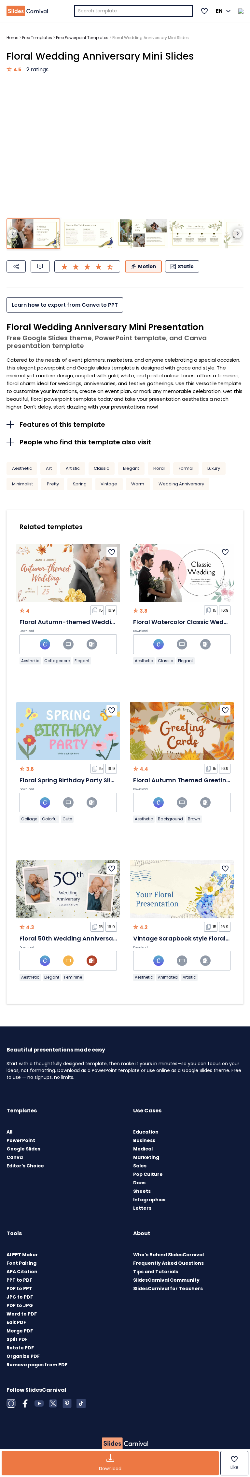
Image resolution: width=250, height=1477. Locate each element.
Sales (139, 1166)
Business (144, 1140)
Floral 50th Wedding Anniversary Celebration (88, 938)
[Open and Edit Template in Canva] (45, 644)
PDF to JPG (20, 1305)
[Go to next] (237, 233)
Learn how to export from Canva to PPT (65, 305)
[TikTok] (81, 1403)
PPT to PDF (19, 1280)
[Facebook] (25, 1403)
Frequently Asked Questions (168, 1263)
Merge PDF (20, 1331)
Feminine (73, 977)
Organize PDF (23, 1356)
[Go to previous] (12, 233)
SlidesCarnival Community (166, 1280)
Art (49, 468)
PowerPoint (21, 1140)
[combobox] (133, 11)
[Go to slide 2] (87, 233)
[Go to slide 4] (196, 233)
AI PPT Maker (22, 1254)
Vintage (109, 484)
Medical (143, 1149)
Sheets (142, 1191)
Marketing (146, 1157)
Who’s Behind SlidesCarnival (168, 1254)
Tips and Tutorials (155, 1271)
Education (146, 1132)
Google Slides (23, 1149)
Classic (101, 468)
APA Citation (22, 1271)
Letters (142, 1208)
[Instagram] (11, 1403)
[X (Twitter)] (53, 1403)
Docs (139, 1182)
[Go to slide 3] (142, 233)
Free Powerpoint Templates (82, 37)
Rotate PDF (20, 1348)
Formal (186, 468)
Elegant (131, 468)
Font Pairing (21, 1263)
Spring (80, 484)
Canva (15, 1157)
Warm (137, 484)
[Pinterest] (67, 1403)
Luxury (213, 468)
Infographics (149, 1199)
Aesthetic (22, 468)
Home (12, 37)
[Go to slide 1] (33, 233)
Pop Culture (148, 1174)
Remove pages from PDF (37, 1364)
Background (170, 819)
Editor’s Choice (25, 1166)
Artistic (73, 468)
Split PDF (17, 1339)
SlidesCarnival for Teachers (168, 1288)
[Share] (16, 266)
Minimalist (22, 484)
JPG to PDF (20, 1297)
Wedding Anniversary (181, 484)
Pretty (53, 484)
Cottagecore (57, 660)
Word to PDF (22, 1314)
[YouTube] (39, 1403)
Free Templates (37, 37)
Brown (194, 819)
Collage (29, 819)
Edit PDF (16, 1322)
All (9, 1132)
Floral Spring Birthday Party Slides (70, 780)
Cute (67, 819)
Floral (159, 468)
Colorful (50, 819)
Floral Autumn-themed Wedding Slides (79, 622)
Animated (168, 977)
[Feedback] (40, 266)
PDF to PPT (19, 1288)
